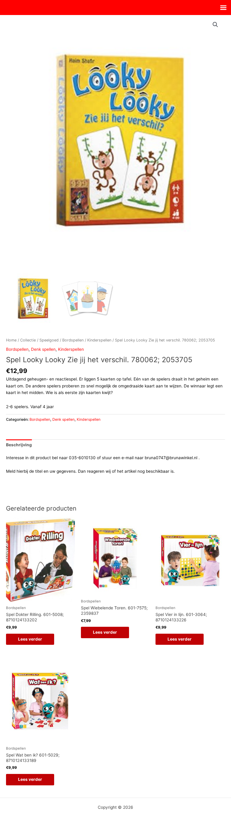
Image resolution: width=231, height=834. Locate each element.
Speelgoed (49, 340)
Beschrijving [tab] (19, 444)
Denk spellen (43, 349)
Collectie (28, 340)
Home (11, 340)
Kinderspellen (99, 340)
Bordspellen (73, 340)
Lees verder (30, 639)
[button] (215, 24)
